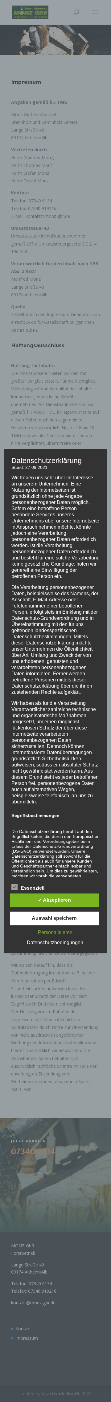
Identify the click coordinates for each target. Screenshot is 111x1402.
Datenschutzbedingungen (55, 942)
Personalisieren (55, 932)
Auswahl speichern (54, 918)
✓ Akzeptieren (54, 900)
